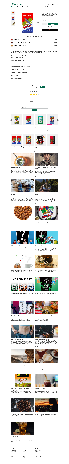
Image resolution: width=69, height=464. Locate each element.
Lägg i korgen (53, 24)
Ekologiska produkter (33, 6)
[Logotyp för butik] (17, 4)
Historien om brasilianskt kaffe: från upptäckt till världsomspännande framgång (45, 364)
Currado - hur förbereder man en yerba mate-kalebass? (43, 315)
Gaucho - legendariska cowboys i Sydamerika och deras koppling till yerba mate (45, 168)
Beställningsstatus (13, 450)
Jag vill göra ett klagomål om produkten (16, 452)
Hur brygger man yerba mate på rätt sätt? (17, 167)
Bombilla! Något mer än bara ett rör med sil (17, 315)
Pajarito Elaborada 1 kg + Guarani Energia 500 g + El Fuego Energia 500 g (22, 42)
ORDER (12, 448)
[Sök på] (42, 4)
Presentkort (39, 6)
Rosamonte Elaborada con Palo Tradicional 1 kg (52, 146)
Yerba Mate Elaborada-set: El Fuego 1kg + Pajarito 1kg (20, 45)
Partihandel (46, 6)
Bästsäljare (27, 6)
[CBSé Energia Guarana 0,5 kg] (28, 140)
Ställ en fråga (42, 86)
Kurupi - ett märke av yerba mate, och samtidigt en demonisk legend (21, 388)
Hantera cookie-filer (37, 457)
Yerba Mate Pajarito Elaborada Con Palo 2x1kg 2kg (19, 39)
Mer (28, 66)
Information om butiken (38, 450)
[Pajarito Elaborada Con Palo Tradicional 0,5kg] (28, 119)
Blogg (42, 6)
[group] (27, 23)
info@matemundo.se (13, 460)
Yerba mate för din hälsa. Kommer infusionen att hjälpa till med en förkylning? (21, 194)
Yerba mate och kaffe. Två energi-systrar (17, 269)
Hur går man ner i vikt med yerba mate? (17, 339)
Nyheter (23, 6)
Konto (24, 448)
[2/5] (31, 94)
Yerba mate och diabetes (38, 245)
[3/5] (33, 94)
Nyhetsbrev (24, 457)
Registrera (24, 450)
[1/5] (30, 94)
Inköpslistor (24, 452)
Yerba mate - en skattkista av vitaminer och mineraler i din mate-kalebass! (44, 194)
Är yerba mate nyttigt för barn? (15, 245)
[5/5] (36, 94)
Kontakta (12, 456)
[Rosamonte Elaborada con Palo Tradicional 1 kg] (52, 140)
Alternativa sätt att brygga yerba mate (40, 269)
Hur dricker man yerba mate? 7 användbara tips (42, 339)
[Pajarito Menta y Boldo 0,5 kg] (40, 119)
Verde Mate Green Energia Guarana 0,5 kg (39, 146)
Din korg (24, 451)
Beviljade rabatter (25, 456)
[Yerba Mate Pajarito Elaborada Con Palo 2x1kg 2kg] (12, 40)
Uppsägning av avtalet (38, 456)
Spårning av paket (13, 451)
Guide (34, 151)
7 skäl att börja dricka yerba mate (40, 388)
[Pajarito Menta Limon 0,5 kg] (16, 119)
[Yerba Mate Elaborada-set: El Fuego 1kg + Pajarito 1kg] (12, 46)
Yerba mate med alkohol (14, 436)
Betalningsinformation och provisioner (39, 452)
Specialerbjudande (19, 6)
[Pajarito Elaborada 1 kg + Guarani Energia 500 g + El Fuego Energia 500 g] (12, 43)
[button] (16, 22)
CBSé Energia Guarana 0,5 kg (26, 146)
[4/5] (34, 94)
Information (37, 448)
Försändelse (36, 451)
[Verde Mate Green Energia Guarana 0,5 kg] (40, 140)
